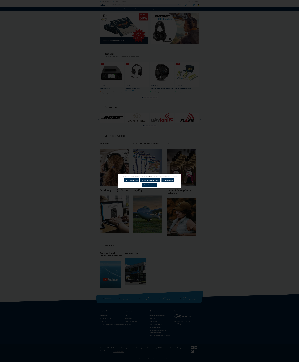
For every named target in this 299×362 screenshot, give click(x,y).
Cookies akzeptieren (168, 180)
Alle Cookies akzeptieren (150, 185)
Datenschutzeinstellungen (132, 180)
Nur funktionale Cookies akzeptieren (150, 180)
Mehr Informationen (172, 176)
